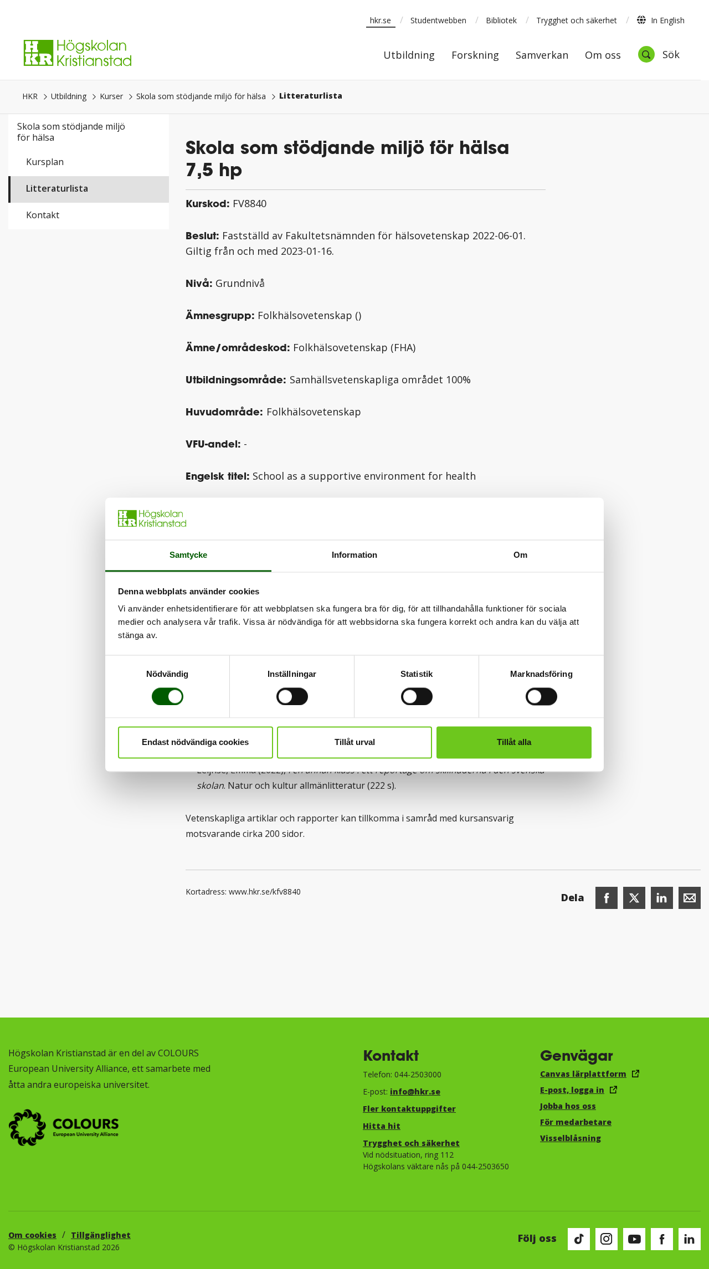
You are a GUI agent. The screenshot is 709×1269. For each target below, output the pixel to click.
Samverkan (542, 55)
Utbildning (409, 55)
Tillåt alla (514, 742)
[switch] (292, 696)
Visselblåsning (570, 1138)
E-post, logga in (572, 1090)
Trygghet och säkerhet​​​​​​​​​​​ (411, 1143)
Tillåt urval (355, 742)
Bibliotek (501, 20)
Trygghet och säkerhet (576, 20)
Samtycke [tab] (188, 555)
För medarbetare (576, 1122)
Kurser (111, 96)
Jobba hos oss (568, 1106)
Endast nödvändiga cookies (195, 742)
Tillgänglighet (101, 1235)
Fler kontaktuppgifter (409, 1108)
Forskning (475, 55)
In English (668, 20)
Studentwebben (438, 20)
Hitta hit (381, 1126)
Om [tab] (520, 555)
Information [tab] (354, 555)
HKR (30, 96)
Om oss (603, 55)
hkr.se (380, 20)
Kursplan (45, 162)
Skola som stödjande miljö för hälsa (201, 96)
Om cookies (32, 1235)
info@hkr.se (415, 1091)
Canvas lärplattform (583, 1073)
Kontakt (42, 215)
